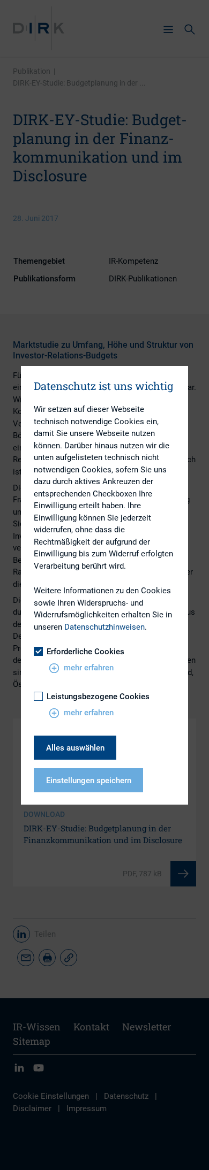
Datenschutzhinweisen (104, 627)
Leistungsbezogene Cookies (98, 696)
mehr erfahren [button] (89, 667)
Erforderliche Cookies (85, 651)
